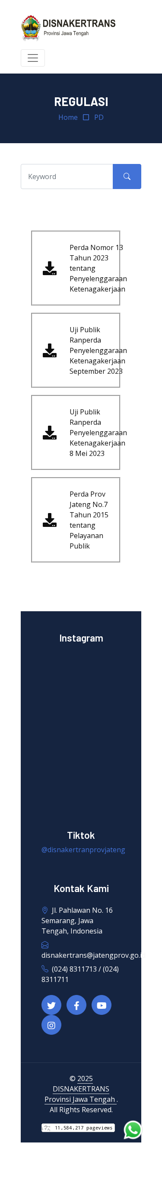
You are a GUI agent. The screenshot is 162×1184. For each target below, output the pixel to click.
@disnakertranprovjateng (83, 849)
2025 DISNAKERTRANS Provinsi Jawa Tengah (80, 1089)
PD (99, 117)
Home (68, 117)
